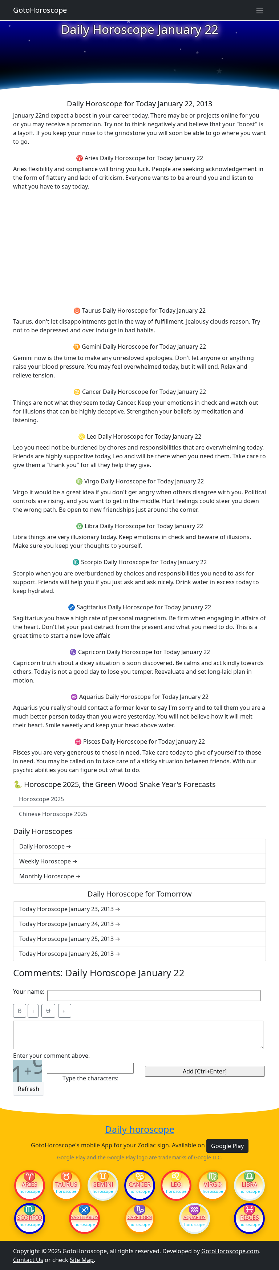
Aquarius (194, 1217)
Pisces (249, 1217)
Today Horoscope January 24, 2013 (66, 924)
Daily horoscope (139, 1129)
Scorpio (30, 1217)
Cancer (140, 1184)
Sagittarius (84, 1217)
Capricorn (140, 1217)
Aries (29, 1184)
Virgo (213, 1184)
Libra (249, 1184)
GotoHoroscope (40, 10)
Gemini (102, 1184)
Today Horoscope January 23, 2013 (66, 909)
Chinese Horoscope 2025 (53, 814)
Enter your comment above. (51, 1056)
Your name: (28, 992)
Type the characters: (90, 1078)
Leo (176, 1184)
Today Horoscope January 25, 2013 (66, 939)
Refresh (28, 1089)
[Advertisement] (139, 247)
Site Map (82, 1260)
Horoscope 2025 (41, 799)
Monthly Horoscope (46, 876)
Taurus (66, 1184)
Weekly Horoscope (45, 861)
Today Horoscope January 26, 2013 (66, 954)
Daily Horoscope (42, 846)
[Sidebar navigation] (260, 10)
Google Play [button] (227, 1146)
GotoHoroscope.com (230, 1251)
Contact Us (28, 1260)
